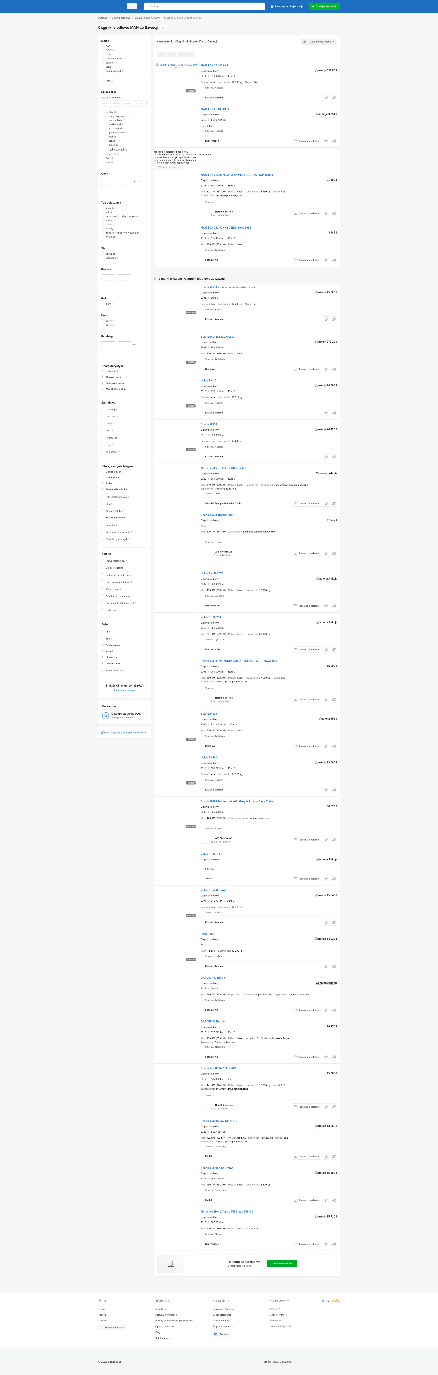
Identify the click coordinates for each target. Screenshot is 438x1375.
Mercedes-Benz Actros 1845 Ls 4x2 (223, 468)
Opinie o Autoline (164, 1326)
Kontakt (102, 1320)
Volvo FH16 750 (211, 617)
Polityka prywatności (166, 1314)
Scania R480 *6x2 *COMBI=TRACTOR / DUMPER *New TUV (239, 661)
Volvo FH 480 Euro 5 (214, 890)
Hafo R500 (207, 933)
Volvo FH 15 (208, 380)
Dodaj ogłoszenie (282, 1263)
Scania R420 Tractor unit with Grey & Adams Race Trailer (237, 801)
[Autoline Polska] (110, 6)
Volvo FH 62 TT (210, 854)
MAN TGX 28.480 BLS (215, 109)
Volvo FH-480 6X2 (212, 573)
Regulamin (161, 1309)
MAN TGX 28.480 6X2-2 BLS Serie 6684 (226, 227)
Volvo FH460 (209, 757)
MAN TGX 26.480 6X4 (214, 65)
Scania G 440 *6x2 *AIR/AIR (218, 1068)
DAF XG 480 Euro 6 (213, 977)
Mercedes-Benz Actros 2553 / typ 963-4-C (227, 1211)
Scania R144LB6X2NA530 (217, 336)
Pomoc (102, 1314)
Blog (157, 1332)
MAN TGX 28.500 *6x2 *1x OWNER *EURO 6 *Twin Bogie (237, 174)
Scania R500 (209, 424)
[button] (326, 98)
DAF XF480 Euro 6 (213, 1021)
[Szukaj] (147, 6)
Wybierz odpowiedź (168, 167)
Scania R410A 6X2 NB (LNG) (219, 1121)
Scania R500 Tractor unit (217, 514)
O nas (101, 1309)
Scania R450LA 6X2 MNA (217, 1167)
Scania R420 (209, 713)
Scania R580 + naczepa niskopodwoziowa (228, 287)
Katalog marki (162, 1338)
